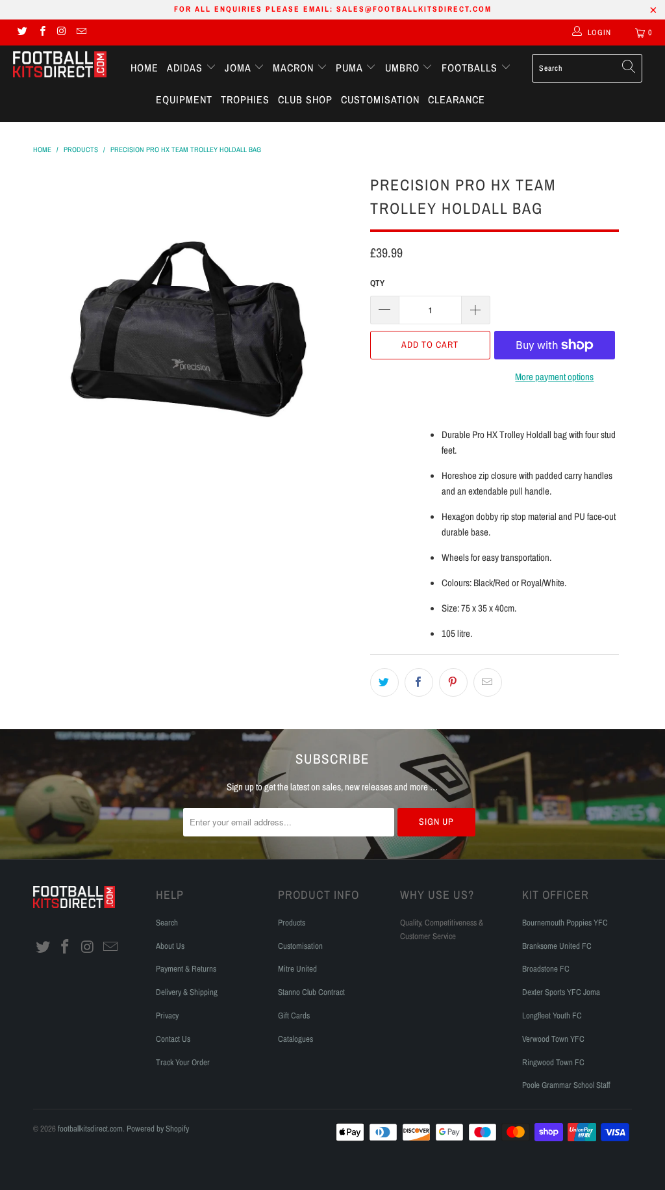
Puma (351, 67)
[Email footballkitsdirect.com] (80, 32)
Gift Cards (294, 1015)
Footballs (471, 67)
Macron (295, 67)
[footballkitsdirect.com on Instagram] (61, 32)
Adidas (186, 67)
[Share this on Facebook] (419, 682)
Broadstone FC (546, 968)
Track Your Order (183, 1062)
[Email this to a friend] (487, 682)
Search (167, 922)
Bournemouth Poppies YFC (565, 922)
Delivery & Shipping (187, 992)
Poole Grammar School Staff (566, 1085)
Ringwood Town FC (553, 1062)
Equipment (184, 99)
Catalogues (295, 1038)
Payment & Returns (186, 968)
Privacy (167, 1015)
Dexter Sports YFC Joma (561, 992)
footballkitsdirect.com (90, 1128)
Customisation (380, 99)
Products (291, 922)
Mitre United (297, 968)
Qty (377, 283)
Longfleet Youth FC (552, 1015)
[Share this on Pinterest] (453, 682)
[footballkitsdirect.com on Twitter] (21, 32)
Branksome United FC (557, 945)
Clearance (456, 99)
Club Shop (305, 99)
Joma (239, 67)
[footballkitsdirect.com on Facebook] (41, 32)
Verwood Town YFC (553, 1038)
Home (144, 67)
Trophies (245, 99)
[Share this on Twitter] (384, 682)
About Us (170, 945)
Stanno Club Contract (311, 992)
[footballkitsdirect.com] (60, 65)
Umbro (404, 67)
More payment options (554, 376)
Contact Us (173, 1038)
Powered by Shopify (158, 1128)
